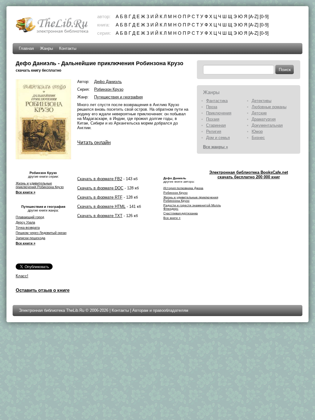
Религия (213, 131)
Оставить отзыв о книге (43, 290)
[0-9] (264, 16)
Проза (211, 107)
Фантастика (217, 100)
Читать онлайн (94, 142)
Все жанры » (215, 147)
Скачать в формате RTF (99, 197)
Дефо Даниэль (108, 81)
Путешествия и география (118, 97)
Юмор (257, 131)
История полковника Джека (183, 188)
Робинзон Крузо (108, 89)
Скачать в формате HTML (101, 206)
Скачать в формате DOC (100, 188)
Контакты (67, 48)
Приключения (218, 113)
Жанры (46, 48)
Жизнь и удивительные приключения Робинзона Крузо (40, 185)
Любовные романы (269, 107)
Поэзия (212, 119)
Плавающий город (30, 217)
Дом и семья (218, 137)
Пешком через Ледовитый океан (41, 233)
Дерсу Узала (25, 222)
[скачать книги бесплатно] (53, 32)
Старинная (216, 125)
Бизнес (258, 137)
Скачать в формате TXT (99, 215)
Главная (26, 48)
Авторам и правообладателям (160, 310)
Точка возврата (28, 227)
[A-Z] (253, 16)
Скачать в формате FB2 (99, 178)
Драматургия (264, 119)
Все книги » (25, 192)
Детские (259, 113)
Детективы (261, 100)
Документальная (267, 125)
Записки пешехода (30, 238)
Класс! (22, 276)
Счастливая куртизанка (180, 213)
